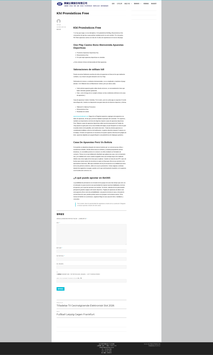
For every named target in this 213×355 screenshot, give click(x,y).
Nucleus (146, 344)
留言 (58, 222)
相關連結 (146, 3)
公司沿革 (119, 3)
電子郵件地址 (61, 256)
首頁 (113, 3)
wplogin (59, 24)
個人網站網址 (60, 263)
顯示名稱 (59, 248)
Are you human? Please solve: (67, 278)
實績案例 (136, 3)
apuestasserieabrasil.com (80, 116)
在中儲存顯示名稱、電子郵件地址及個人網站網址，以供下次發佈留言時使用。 (79, 274)
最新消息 (59, 29)
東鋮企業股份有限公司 (75, 3)
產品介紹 (127, 3)
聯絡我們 (153, 3)
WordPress (157, 345)
